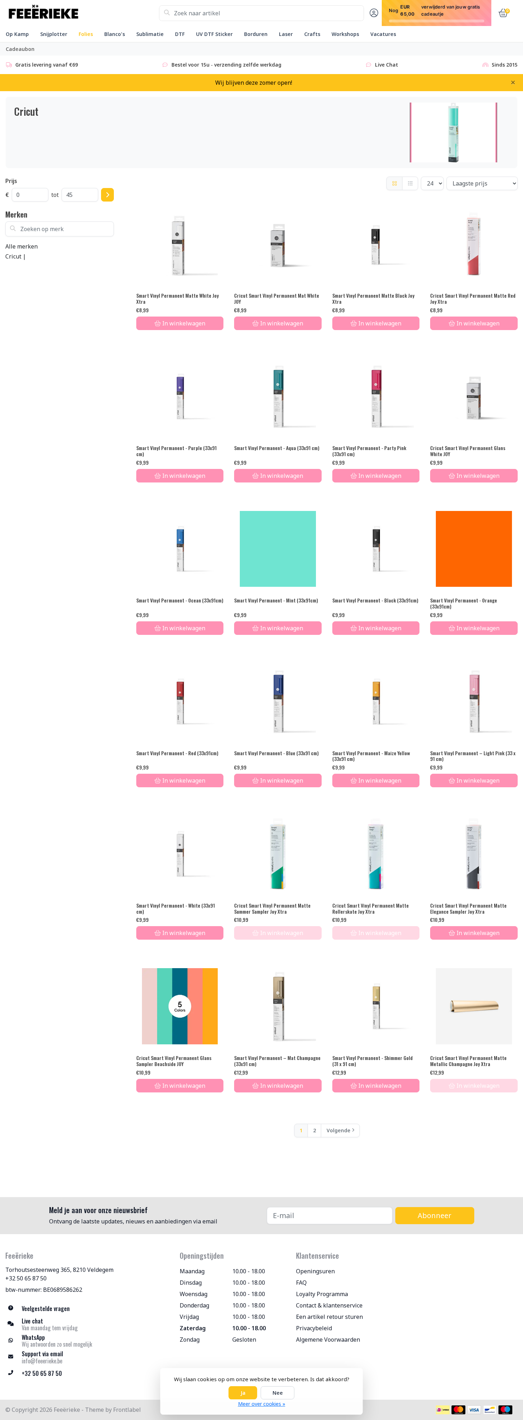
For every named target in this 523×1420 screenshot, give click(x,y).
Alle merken (21, 246)
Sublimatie (150, 34)
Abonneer (434, 1215)
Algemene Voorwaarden (328, 1339)
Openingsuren (315, 1271)
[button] (373, 13)
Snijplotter (53, 34)
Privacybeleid (314, 1328)
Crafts (312, 34)
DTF (180, 34)
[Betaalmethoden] (443, 1409)
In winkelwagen (183, 323)
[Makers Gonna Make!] (82, 13)
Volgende (338, 1130)
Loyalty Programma (322, 1294)
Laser (286, 34)
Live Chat (386, 64)
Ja (243, 1392)
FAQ (301, 1282)
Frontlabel (127, 1410)
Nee (278, 1392)
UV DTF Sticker (214, 34)
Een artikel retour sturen (329, 1317)
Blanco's (114, 34)
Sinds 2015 (505, 64)
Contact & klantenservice (329, 1305)
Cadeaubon (20, 49)
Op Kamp (17, 34)
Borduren (256, 34)
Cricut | (15, 256)
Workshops (345, 34)
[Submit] (107, 195)
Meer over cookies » (261, 1403)
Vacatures (383, 34)
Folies (86, 34)
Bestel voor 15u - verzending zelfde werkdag (226, 64)
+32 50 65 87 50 (26, 1278)
